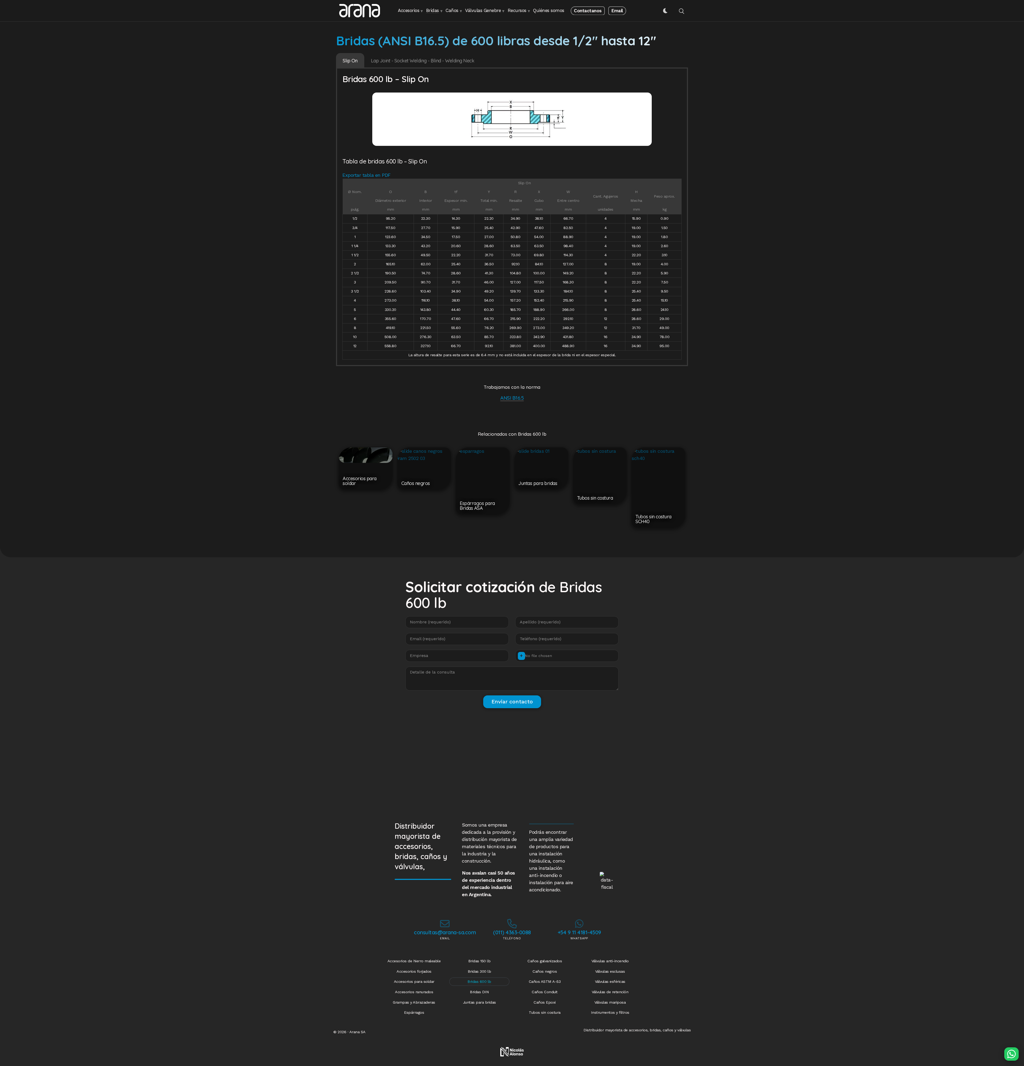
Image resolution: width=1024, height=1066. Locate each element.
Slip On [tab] (350, 61)
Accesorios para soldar (414, 981)
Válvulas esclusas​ (610, 971)
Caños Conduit (545, 992)
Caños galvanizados (544, 961)
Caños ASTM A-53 (545, 981)
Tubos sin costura (545, 1012)
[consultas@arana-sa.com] (445, 923)
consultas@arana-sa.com (445, 932)
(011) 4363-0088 (512, 932)
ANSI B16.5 (512, 398)
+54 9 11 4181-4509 (579, 932)
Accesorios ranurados (414, 992)
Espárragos (414, 1012)
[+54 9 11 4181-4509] (579, 923)
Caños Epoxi (545, 1002)
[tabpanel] (512, 217)
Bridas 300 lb (479, 971)
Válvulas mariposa (610, 1002)
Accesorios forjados (414, 971)
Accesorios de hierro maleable (414, 961)
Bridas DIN (479, 992)
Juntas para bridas (479, 1002)
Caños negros (545, 971)
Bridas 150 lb (479, 961)
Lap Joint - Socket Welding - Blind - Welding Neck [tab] (422, 61)
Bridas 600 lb (479, 981)
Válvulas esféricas (610, 981)
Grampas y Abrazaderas (414, 1002)
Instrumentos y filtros (610, 1012)
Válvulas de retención (610, 992)
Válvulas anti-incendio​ (610, 961)
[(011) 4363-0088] (512, 923)
